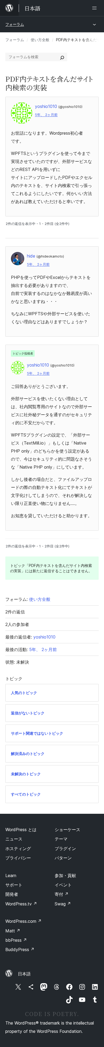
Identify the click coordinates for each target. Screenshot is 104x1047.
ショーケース (67, 829)
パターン (63, 858)
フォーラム (14, 24)
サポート (13, 885)
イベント (63, 885)
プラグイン (65, 848)
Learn (10, 875)
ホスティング (18, 848)
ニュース (13, 839)
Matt (12, 930)
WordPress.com (23, 921)
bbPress (16, 940)
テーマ (61, 839)
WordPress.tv (21, 903)
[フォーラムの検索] (62, 57)
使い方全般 (40, 39)
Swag (63, 903)
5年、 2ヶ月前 (46, 115)
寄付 (62, 894)
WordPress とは (21, 829)
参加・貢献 (65, 875)
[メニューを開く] (95, 8)
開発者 (11, 894)
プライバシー (18, 858)
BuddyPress (19, 949)
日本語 (24, 973)
